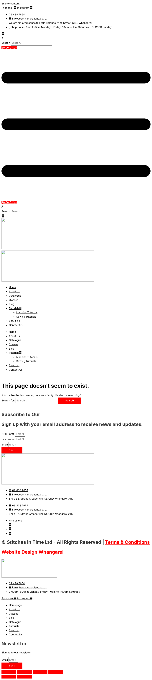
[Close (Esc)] (55, 672)
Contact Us (15, 325)
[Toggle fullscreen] (24, 672)
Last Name (8, 439)
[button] (76, 38)
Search (5, 42)
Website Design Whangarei (32, 552)
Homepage (15, 605)
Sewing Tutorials (26, 316)
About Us (14, 291)
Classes (13, 299)
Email (5, 444)
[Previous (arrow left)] (8, 677)
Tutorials (14, 308)
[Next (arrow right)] (24, 677)
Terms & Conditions (127, 542)
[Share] (40, 672)
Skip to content (10, 3)
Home (12, 287)
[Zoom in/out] (8, 672)
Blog (11, 304)
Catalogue (15, 295)
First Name (8, 433)
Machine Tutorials (26, 312)
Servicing (14, 320)
